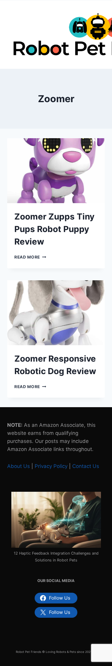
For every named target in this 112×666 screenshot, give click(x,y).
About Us (18, 466)
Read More (30, 257)
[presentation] (56, 170)
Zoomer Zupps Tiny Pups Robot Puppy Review (54, 229)
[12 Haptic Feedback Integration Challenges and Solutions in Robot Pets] (56, 520)
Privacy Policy (51, 466)
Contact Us (85, 466)
